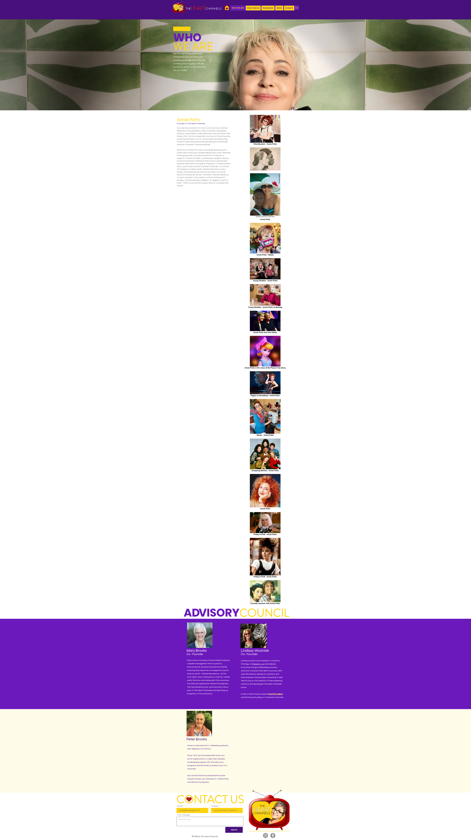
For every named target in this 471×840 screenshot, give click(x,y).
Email (179, 806)
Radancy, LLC (258, 664)
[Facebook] (272, 835)
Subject (215, 806)
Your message (183, 815)
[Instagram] (265, 835)
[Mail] (296, 7)
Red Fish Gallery (276, 694)
